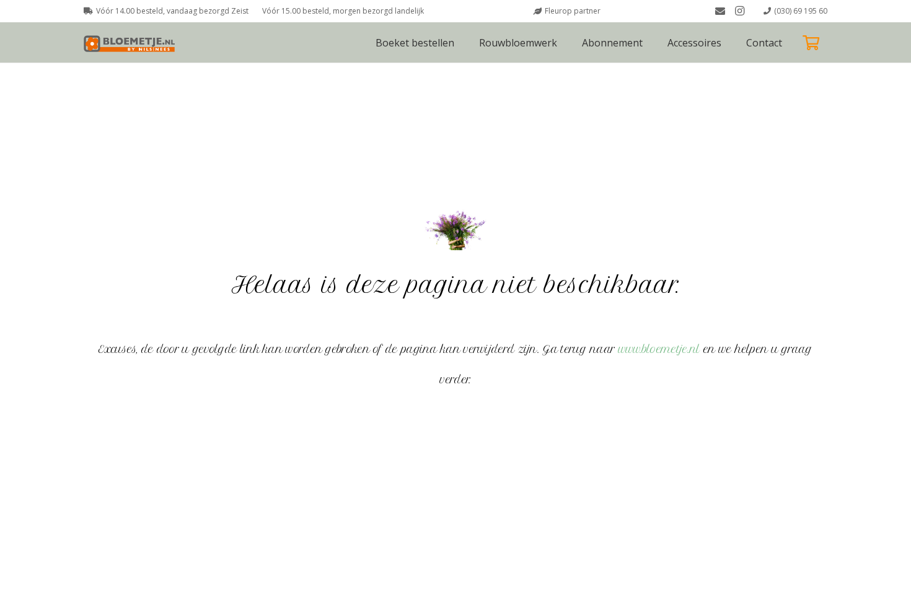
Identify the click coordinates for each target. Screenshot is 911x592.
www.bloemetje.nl (659, 349)
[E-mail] (720, 11)
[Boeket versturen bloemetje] (131, 42)
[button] (730, 42)
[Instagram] (740, 11)
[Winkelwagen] (810, 42)
